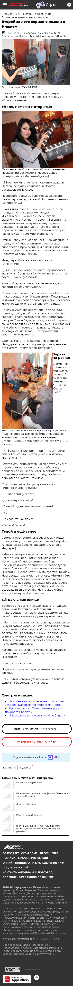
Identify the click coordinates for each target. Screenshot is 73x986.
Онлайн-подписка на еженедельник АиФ (33, 862)
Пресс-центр (49, 853)
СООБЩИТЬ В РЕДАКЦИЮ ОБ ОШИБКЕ (28, 877)
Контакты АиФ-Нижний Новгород (28, 872)
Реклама (9, 857)
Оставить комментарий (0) (37, 741)
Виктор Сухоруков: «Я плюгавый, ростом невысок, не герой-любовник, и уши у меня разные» (39, 829)
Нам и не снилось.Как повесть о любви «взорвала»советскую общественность (34, 703)
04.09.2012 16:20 (11, 13)
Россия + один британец (29, 815)
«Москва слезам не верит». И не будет (36, 715)
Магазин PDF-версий (33, 857)
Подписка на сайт (16, 867)
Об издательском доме (20, 853)
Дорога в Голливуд (26, 804)
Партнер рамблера (32, 969)
